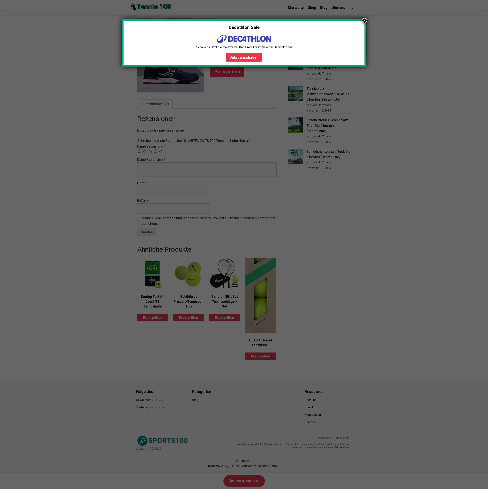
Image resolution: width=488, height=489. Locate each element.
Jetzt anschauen (244, 57)
